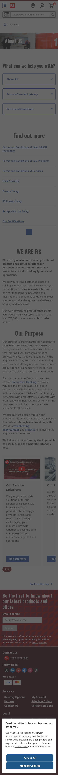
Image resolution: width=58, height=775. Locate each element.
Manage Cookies (30, 765)
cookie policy (21, 746)
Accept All (30, 758)
